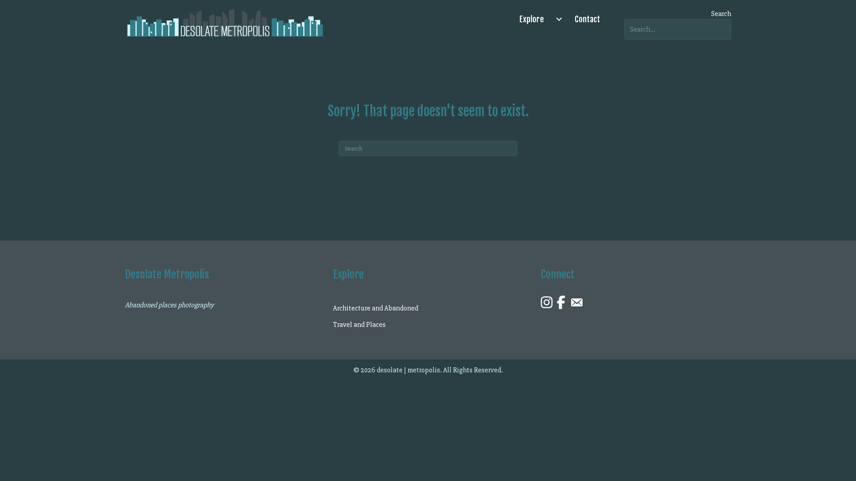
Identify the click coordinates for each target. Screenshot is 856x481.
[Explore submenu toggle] (559, 19)
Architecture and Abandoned (375, 308)
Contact (587, 19)
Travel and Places (359, 324)
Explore (531, 19)
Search (721, 13)
